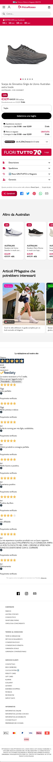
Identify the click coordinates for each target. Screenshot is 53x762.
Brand (33, 187)
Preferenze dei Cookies (14, 723)
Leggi (46, 152)
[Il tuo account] (9, 7)
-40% (6, 225)
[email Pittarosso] (34, 593)
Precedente (5, 382)
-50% (5, 95)
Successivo (16, 382)
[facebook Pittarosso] (18, 593)
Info (23, 102)
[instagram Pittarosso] (26, 593)
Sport (37, 187)
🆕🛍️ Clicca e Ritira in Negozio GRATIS (27, 2)
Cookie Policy (11, 720)
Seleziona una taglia (26, 116)
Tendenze (8, 286)
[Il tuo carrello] (49, 7)
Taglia (5, 108)
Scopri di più (46, 187)
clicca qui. (43, 578)
